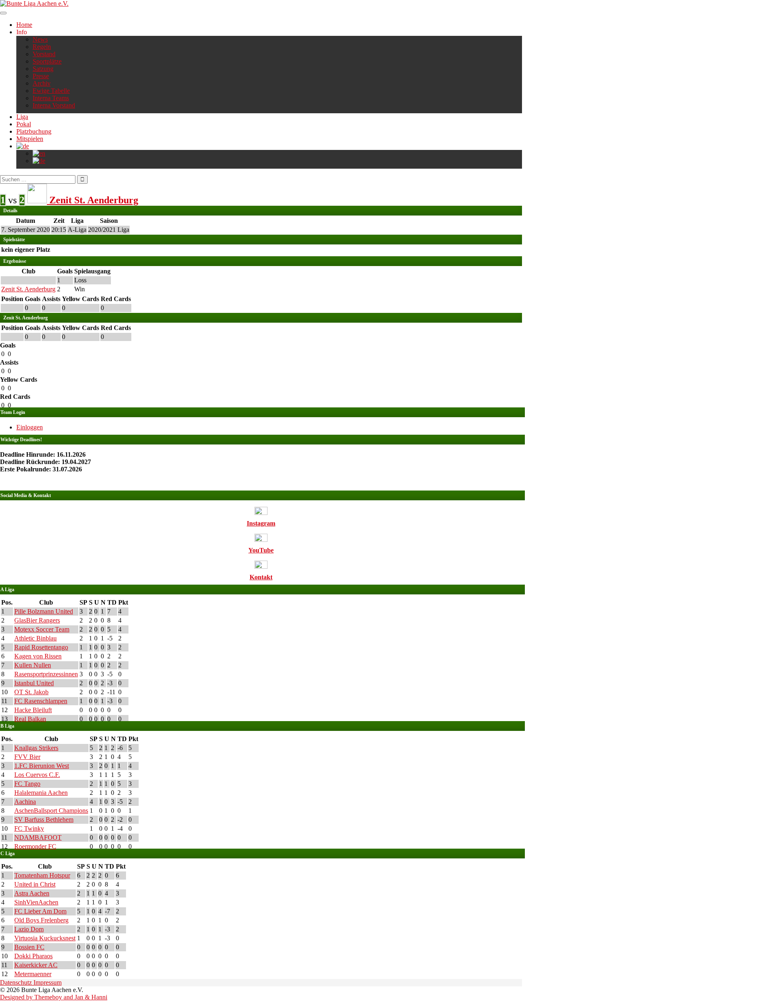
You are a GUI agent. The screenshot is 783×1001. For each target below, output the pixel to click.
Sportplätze (47, 61)
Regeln (42, 46)
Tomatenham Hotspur (42, 875)
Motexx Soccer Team (41, 629)
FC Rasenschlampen (40, 700)
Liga (22, 116)
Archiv (42, 83)
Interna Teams (51, 98)
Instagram (261, 523)
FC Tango (27, 783)
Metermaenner (32, 973)
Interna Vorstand (54, 105)
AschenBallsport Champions (51, 810)
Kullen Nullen (32, 665)
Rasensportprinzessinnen (46, 674)
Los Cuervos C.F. (37, 774)
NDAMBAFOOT (38, 837)
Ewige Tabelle (51, 90)
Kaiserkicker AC (36, 964)
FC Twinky (29, 828)
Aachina (25, 801)
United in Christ (34, 884)
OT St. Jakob (31, 692)
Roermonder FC (35, 846)
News (40, 39)
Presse (41, 76)
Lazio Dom (29, 929)
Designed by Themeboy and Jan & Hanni (53, 997)
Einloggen (29, 427)
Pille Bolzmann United (43, 611)
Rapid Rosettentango (41, 647)
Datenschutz (16, 982)
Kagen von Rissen (38, 656)
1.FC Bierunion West (41, 765)
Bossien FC (29, 947)
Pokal (23, 124)
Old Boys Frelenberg (41, 920)
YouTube (261, 550)
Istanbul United (34, 683)
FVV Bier (27, 756)
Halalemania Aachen (41, 792)
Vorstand (44, 54)
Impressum (47, 982)
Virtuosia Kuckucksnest (44, 938)
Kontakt (261, 577)
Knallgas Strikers (36, 747)
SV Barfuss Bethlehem (43, 819)
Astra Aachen (31, 893)
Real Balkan (30, 718)
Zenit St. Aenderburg (28, 289)
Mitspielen (29, 138)
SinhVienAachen (36, 902)
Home (24, 24)
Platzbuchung (33, 131)
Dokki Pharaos (33, 956)
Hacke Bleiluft (33, 709)
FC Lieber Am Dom (40, 911)
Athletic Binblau (35, 638)
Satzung (43, 68)
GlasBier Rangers (37, 620)
